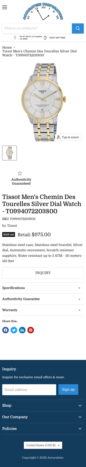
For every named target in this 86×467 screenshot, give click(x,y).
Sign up (68, 389)
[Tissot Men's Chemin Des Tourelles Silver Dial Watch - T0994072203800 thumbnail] (9, 153)
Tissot (12, 226)
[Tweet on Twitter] (14, 330)
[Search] (78, 28)
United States (41, 445)
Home (7, 47)
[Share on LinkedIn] (22, 330)
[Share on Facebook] (5, 330)
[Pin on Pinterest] (30, 330)
